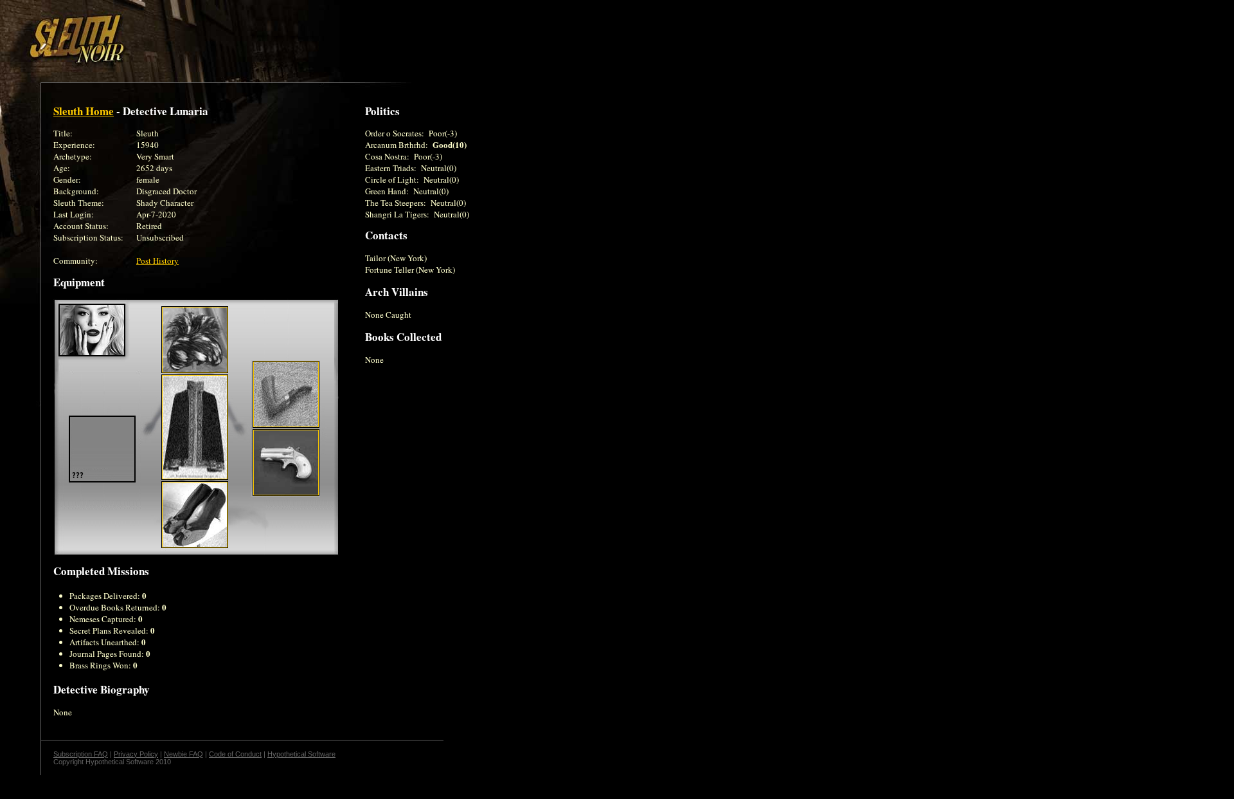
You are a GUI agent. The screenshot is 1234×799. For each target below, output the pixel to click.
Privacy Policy (136, 754)
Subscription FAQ (80, 754)
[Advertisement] (223, 34)
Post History (157, 260)
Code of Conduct (235, 754)
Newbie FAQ (183, 754)
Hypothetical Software (301, 754)
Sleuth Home (83, 111)
